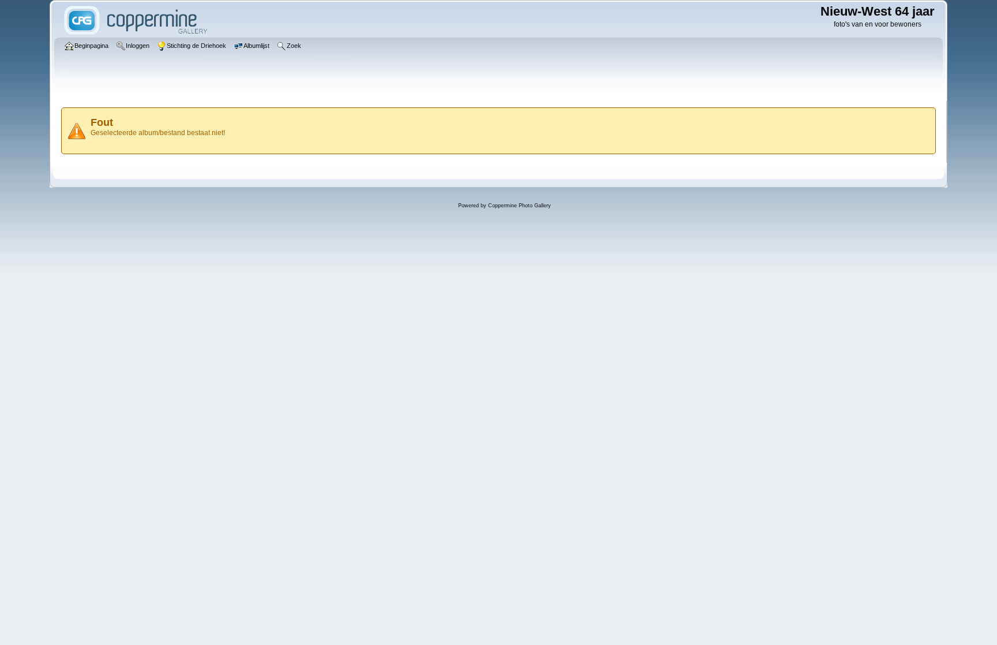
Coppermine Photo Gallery (519, 205)
